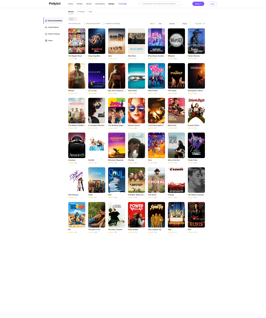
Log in (212, 4)
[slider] (71, 58)
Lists (90, 12)
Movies (71, 12)
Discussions (100, 4)
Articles (80, 4)
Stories (89, 4)
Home (70, 4)
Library (111, 4)
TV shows (81, 12)
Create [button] (197, 4)
